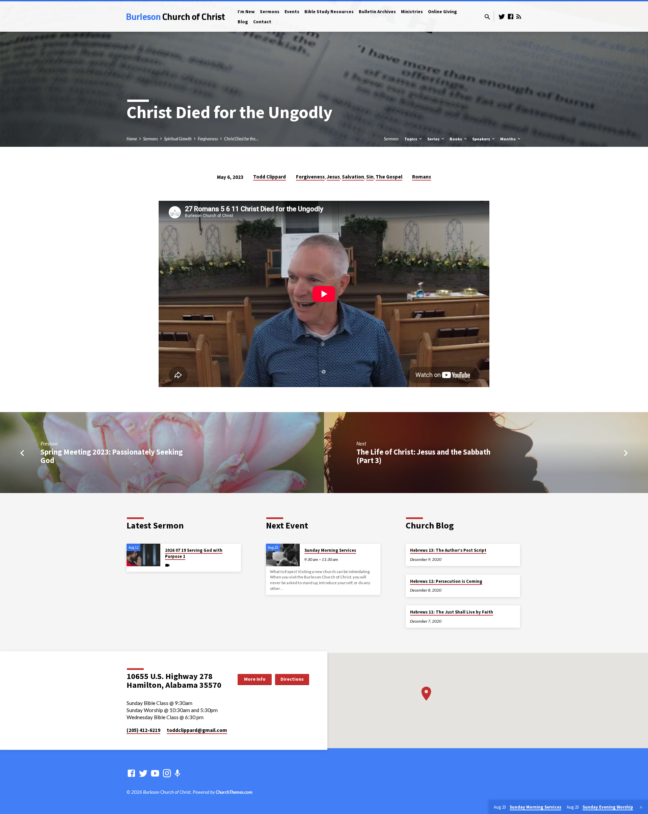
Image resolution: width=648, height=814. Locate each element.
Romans (421, 176)
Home (132, 138)
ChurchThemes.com (234, 792)
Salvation (353, 176)
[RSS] (518, 16)
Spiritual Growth (178, 138)
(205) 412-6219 (143, 730)
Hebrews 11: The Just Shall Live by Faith (451, 612)
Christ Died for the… (241, 138)
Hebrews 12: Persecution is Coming (446, 581)
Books (456, 138)
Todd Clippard (269, 176)
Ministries (412, 12)
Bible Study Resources (329, 12)
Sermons (269, 12)
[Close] (641, 807)
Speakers (481, 138)
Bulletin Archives (377, 12)
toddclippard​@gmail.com (197, 730)
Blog (243, 22)
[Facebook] (510, 16)
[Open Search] (487, 16)
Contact (262, 22)
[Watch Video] (167, 565)
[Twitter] (502, 16)
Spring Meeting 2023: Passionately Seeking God (111, 456)
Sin (370, 176)
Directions (292, 679)
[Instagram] (167, 773)
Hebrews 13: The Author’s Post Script (448, 550)
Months (508, 138)
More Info (255, 679)
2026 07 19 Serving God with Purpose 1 (193, 553)
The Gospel (389, 176)
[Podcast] (177, 773)
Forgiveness (208, 138)
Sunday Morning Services (330, 550)
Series (433, 138)
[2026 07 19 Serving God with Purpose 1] (143, 555)
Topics (411, 138)
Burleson (175, 16)
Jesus (333, 176)
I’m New (246, 12)
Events (292, 12)
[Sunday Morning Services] (283, 555)
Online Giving (442, 12)
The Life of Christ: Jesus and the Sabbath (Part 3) (423, 456)
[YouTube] (155, 773)
